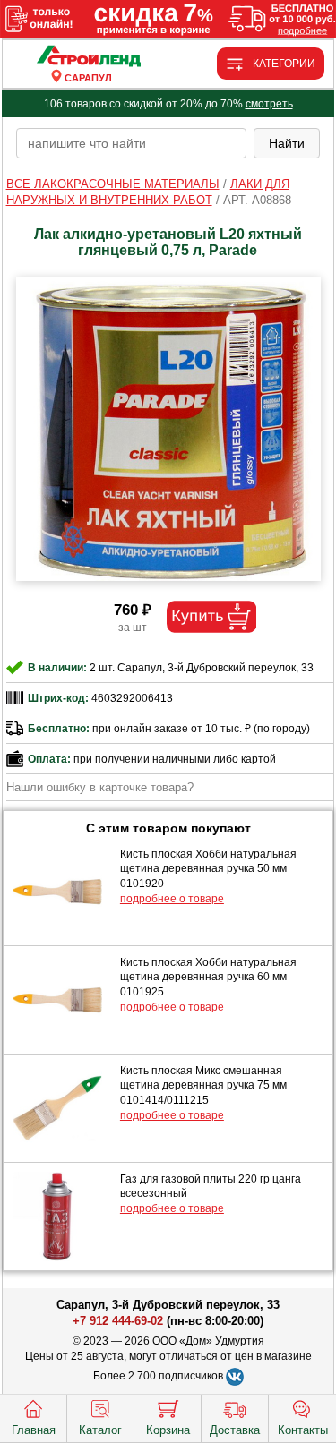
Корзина (168, 1430)
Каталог (100, 1430)
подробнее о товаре (172, 898)
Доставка (235, 1430)
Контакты (303, 1430)
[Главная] (89, 57)
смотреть (269, 104)
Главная (34, 1430)
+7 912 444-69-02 (118, 1321)
